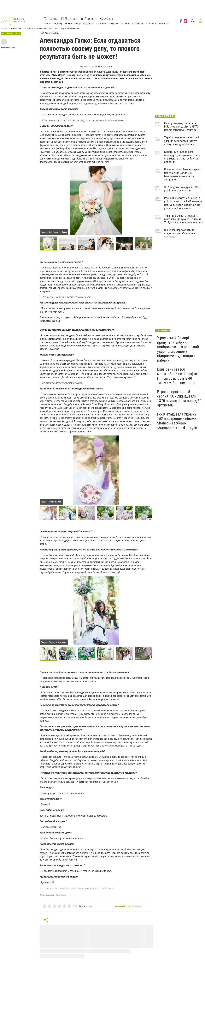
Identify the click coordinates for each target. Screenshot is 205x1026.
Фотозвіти (125, 23)
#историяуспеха (47, 895)
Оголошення (164, 23)
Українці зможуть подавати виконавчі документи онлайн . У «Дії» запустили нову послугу (183, 219)
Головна (4, 28)
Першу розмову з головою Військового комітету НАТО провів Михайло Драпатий (181, 127)
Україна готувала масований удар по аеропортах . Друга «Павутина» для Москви (181, 141)
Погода (77, 23)
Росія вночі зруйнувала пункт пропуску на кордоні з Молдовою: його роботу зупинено (182, 174)
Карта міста (101, 23)
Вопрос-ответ (138, 23)
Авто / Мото (151, 23)
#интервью (61, 895)
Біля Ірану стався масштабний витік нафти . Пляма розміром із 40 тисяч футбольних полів (178, 376)
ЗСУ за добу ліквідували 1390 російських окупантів (182, 188)
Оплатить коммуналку (53, 23)
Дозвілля (91, 18)
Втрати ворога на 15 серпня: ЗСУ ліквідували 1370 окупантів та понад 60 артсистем (179, 398)
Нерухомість (88, 23)
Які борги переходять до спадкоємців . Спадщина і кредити (180, 233)
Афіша (108, 18)
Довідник (71, 18)
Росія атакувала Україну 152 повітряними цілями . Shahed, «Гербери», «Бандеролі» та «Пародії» (177, 421)
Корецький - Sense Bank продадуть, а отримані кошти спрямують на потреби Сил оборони (182, 157)
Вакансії (68, 23)
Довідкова (113, 23)
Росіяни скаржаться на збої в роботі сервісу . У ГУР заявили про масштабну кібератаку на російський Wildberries (183, 203)
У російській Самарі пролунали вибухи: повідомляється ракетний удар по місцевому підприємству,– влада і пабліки (178, 349)
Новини (53, 18)
